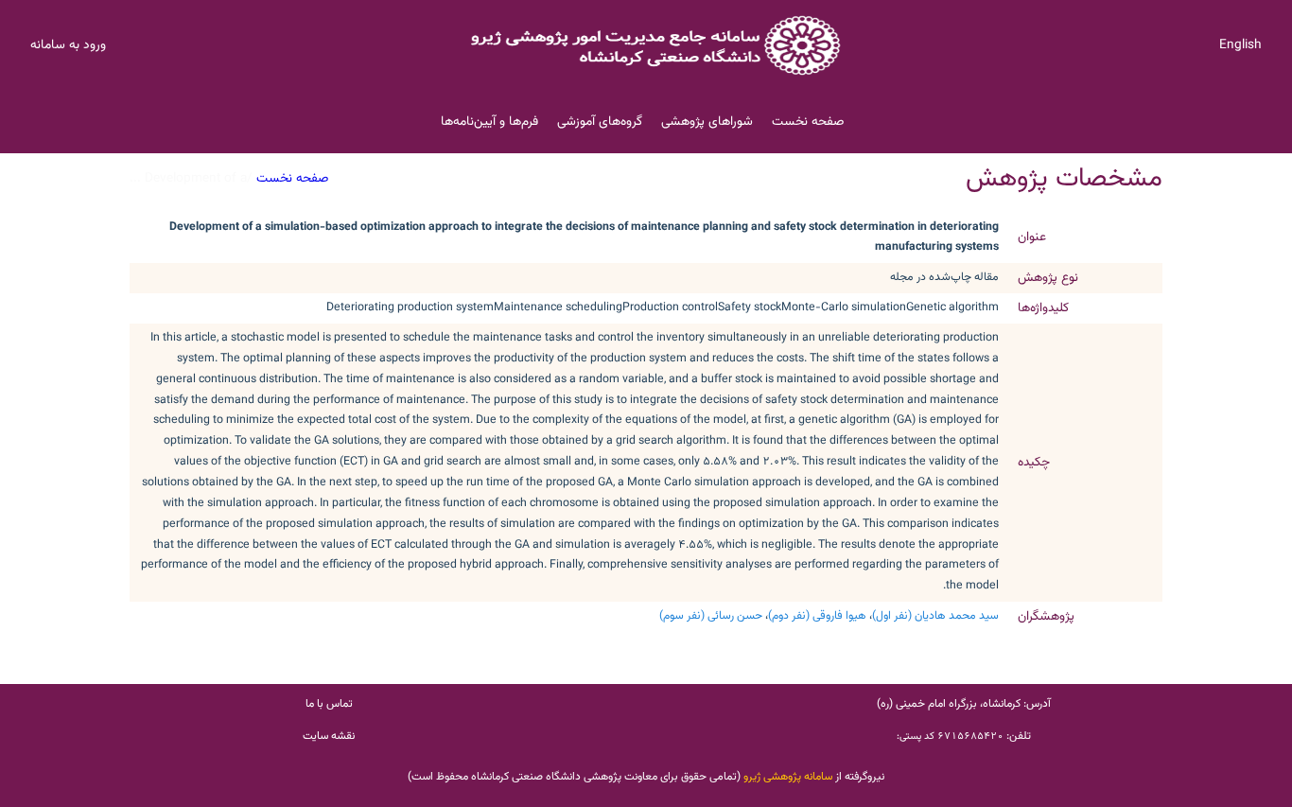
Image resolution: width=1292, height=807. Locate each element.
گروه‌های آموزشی (599, 122)
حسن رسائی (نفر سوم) (710, 615)
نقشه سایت (329, 736)
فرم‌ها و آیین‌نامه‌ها (489, 122)
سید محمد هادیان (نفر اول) (935, 615)
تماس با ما (329, 703)
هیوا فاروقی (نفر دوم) (817, 615)
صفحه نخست (808, 122)
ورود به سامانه (68, 45)
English (1240, 45)
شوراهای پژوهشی (707, 122)
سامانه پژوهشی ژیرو (787, 776)
